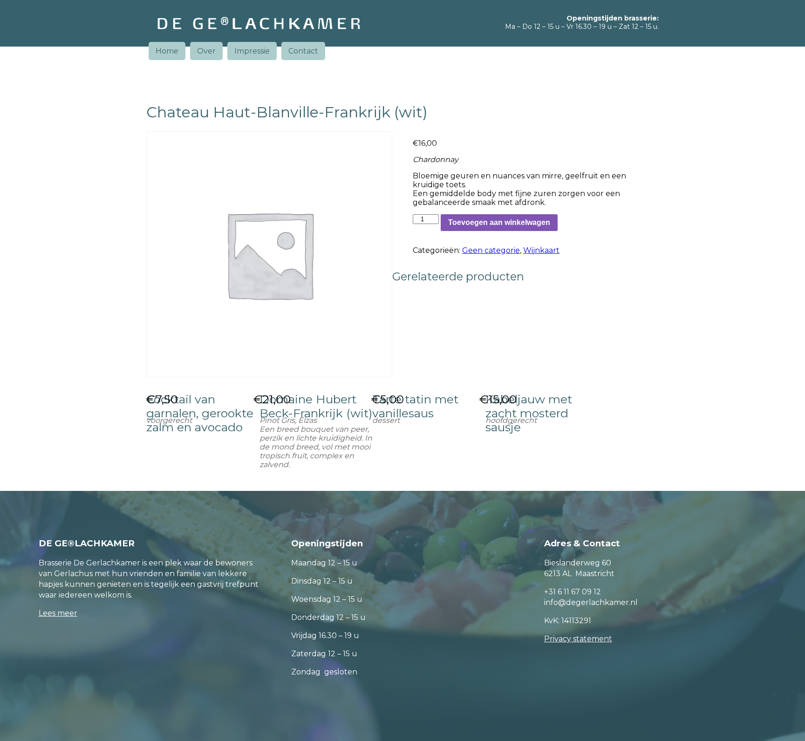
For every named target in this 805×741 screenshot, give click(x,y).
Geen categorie (491, 250)
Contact (303, 51)
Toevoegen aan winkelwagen (499, 222)
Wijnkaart (541, 250)
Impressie (252, 51)
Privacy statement (578, 638)
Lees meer (58, 613)
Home (167, 51)
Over (206, 51)
